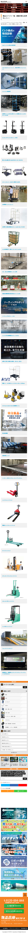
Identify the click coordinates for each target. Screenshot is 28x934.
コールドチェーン (11, 775)
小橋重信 (22, 771)
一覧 (26, 691)
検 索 (25, 687)
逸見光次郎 (18, 771)
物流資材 (16, 775)
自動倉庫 (20, 775)
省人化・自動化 (13, 773)
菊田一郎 (10, 771)
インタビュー (3, 773)
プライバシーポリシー (14, 928)
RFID (22, 773)
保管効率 (18, 773)
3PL (24, 773)
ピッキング (5, 775)
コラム (14, 771)
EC (1, 775)
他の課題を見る (14, 752)
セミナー (8, 773)
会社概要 (5, 928)
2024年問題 (6, 771)
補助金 (2, 771)
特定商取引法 (24, 928)
